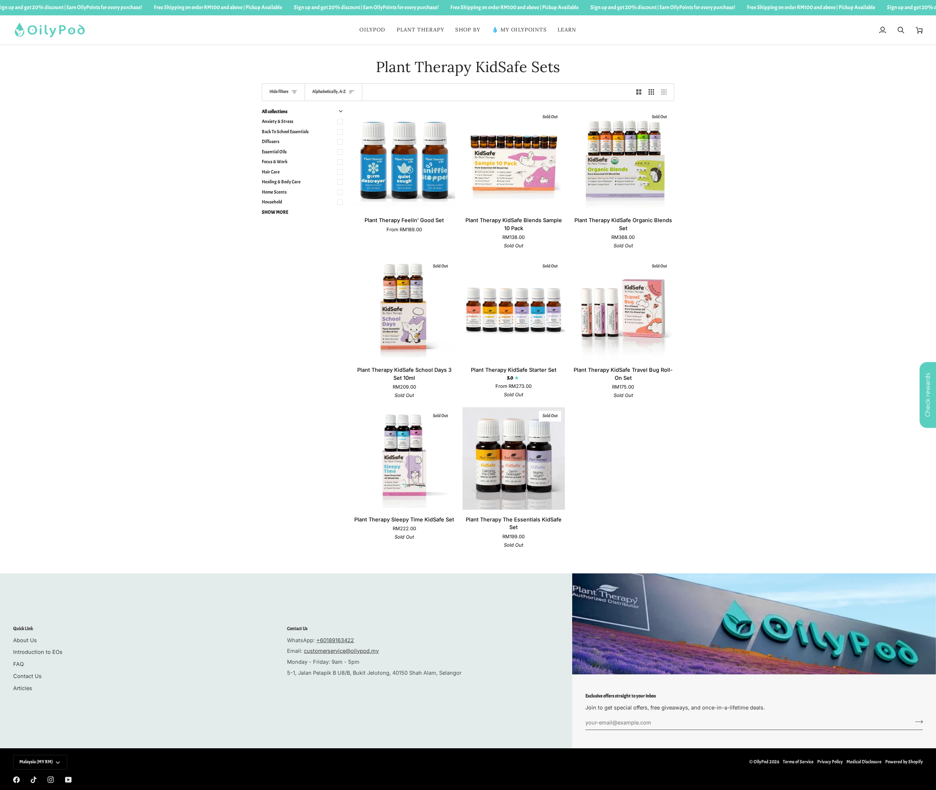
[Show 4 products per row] (666, 92)
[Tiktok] (34, 779)
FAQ (18, 664)
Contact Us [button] (297, 629)
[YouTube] (68, 779)
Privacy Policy (830, 762)
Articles (22, 688)
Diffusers (270, 142)
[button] (420, 30)
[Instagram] (51, 779)
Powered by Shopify (904, 762)
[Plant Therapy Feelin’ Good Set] (404, 159)
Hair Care (271, 172)
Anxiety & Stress (277, 121)
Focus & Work (274, 162)
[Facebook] (16, 779)
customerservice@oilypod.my (341, 651)
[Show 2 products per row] (639, 92)
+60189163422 (335, 640)
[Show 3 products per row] (651, 92)
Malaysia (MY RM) (36, 762)
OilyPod (761, 762)
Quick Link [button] (23, 629)
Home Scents (274, 192)
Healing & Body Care (281, 182)
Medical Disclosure (864, 762)
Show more (275, 212)
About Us (25, 640)
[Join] (917, 721)
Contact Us (27, 676)
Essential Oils (274, 152)
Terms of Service (798, 762)
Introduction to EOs (38, 652)
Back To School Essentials (285, 132)
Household (272, 202)
